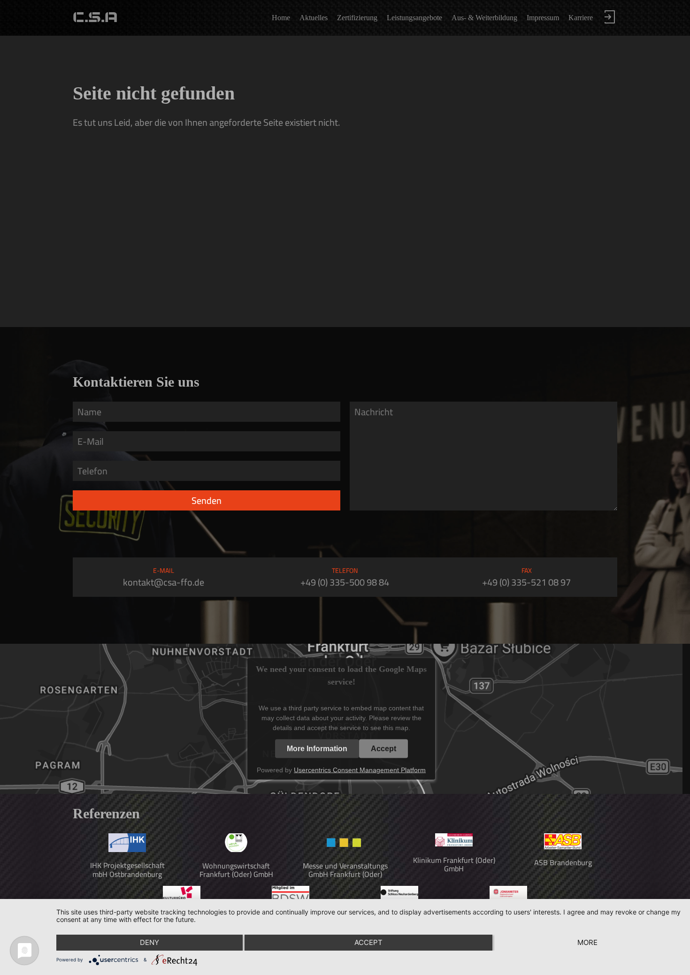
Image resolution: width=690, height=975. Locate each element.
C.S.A (95, 17)
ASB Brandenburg (563, 862)
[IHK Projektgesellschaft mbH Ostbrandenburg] (127, 849)
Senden (207, 500)
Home (281, 18)
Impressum (543, 18)
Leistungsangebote (414, 18)
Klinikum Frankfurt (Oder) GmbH (454, 864)
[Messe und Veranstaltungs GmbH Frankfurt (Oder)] (345, 849)
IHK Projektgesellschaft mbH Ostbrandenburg (127, 869)
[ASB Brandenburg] (563, 846)
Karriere (580, 18)
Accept (383, 748)
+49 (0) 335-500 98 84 (344, 582)
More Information (317, 748)
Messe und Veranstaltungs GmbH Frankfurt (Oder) (345, 870)
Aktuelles (313, 18)
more (587, 942)
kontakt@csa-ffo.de (163, 582)
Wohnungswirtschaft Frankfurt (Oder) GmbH (236, 870)
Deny (149, 942)
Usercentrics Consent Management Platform (360, 769)
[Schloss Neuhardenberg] (399, 897)
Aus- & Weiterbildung (484, 18)
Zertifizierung (357, 18)
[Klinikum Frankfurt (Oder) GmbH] (454, 844)
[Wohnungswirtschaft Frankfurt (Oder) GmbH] (236, 849)
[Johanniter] (508, 898)
